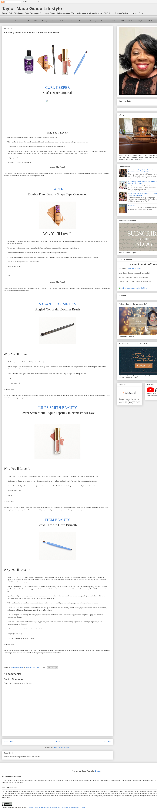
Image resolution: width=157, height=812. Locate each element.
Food (53, 21)
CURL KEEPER (57, 87)
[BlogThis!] (50, 667)
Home (8, 21)
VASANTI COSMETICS (57, 304)
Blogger (97, 771)
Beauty (44, 21)
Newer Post (8, 742)
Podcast (104, 21)
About (17, 21)
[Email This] (48, 667)
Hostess (82, 21)
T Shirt (114, 21)
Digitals (141, 21)
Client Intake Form (134, 269)
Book (73, 21)
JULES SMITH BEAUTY (57, 407)
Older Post (107, 742)
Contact (131, 21)
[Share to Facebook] (54, 667)
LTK (122, 21)
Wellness (63, 21)
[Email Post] (43, 667)
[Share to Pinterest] (57, 667)
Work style (132, 205)
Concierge (93, 21)
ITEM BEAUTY (57, 520)
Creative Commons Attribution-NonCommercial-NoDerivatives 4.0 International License (56, 807)
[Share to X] (52, 667)
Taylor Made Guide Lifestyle (32, 8)
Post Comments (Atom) (62, 747)
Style (36, 21)
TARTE (57, 189)
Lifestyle (27, 21)
